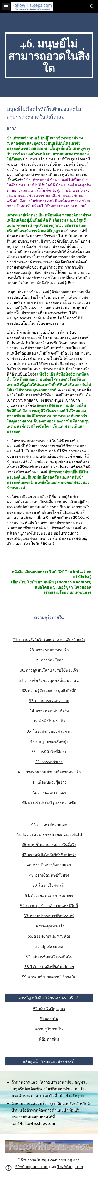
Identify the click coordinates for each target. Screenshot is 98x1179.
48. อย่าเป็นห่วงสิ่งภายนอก (49, 865)
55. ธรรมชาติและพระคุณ (49, 936)
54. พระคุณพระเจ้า (49, 926)
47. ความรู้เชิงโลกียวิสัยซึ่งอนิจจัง (49, 854)
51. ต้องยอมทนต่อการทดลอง (49, 895)
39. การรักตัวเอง (49, 761)
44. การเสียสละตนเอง (49, 824)
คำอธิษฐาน (74, 1095)
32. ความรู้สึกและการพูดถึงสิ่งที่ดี (49, 690)
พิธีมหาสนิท (49, 1039)
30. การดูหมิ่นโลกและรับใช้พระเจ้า (49, 670)
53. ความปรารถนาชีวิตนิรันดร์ (49, 915)
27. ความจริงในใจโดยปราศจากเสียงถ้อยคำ (49, 639)
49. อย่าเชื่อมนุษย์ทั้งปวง (49, 875)
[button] (5, 6)
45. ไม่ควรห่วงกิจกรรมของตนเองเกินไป (49, 834)
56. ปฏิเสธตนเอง (49, 946)
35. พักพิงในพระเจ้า (49, 721)
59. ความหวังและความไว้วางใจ (49, 977)
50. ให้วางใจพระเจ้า (49, 885)
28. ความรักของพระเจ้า (49, 649)
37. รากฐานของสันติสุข (49, 741)
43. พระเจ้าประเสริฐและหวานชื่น (49, 802)
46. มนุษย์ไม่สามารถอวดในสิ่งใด (49, 844)
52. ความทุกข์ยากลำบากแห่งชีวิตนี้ (49, 905)
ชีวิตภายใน (49, 1018)
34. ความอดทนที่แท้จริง (49, 711)
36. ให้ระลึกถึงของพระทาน (49, 731)
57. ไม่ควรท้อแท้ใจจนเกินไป (49, 956)
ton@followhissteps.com (33, 1123)
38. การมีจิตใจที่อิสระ (49, 751)
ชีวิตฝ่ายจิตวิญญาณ (49, 1008)
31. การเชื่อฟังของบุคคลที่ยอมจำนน (49, 680)
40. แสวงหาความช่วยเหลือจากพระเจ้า (49, 772)
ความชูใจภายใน (49, 1029)
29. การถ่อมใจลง (49, 660)
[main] (49, 55)
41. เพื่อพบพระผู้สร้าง (49, 782)
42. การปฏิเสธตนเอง (49, 792)
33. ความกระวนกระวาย (49, 700)
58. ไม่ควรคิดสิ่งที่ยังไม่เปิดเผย (49, 966)
